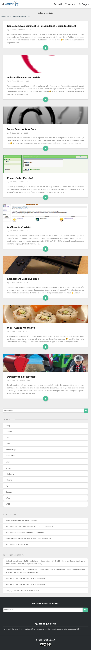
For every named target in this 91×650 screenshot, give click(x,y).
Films (8, 443)
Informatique (11, 449)
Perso (8, 486)
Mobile (9, 480)
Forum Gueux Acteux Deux (21, 129)
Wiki (8, 504)
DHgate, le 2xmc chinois (35, 578)
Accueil (57, 4)
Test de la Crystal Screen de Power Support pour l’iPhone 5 (29, 526)
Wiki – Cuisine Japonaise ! (21, 327)
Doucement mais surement (21, 376)
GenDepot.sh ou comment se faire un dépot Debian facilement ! (42, 25)
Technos (9, 492)
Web (8, 498)
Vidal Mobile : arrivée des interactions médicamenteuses (29, 538)
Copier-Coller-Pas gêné (20, 178)
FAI (7, 437)
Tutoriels (70, 4)
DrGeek (12, 29)
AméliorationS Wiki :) (19, 227)
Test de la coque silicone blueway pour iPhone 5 (25, 532)
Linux (8, 462)
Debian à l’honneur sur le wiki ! (23, 77)
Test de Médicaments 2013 (17, 544)
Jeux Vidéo (10, 456)
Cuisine (9, 431)
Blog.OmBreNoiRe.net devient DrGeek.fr (22, 520)
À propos (84, 4)
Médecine (10, 474)
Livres (8, 468)
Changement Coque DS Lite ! (23, 278)
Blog (8, 425)
